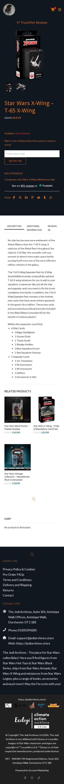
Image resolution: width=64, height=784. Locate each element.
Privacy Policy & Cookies (19, 569)
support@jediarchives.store (35, 638)
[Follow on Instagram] (32, 777)
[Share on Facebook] (14, 197)
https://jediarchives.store (33, 643)
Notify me (15, 161)
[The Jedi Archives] (9, 9)
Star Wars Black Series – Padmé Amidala (16, 427)
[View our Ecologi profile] (32, 720)
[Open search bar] (33, 499)
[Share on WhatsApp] (51, 197)
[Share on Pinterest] (32, 197)
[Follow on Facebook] (25, 777)
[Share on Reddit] (38, 197)
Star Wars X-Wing (27, 179)
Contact (8, 595)
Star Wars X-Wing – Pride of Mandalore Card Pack (46, 427)
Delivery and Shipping (17, 585)
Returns (8, 590)
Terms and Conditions (17, 580)
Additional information (34, 228)
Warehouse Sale (46, 179)
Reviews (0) (52, 228)
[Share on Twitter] (20, 197)
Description (14, 226)
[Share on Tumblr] (44, 197)
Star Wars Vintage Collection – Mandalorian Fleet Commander (17, 476)
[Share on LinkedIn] (26, 197)
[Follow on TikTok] (38, 777)
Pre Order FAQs (13, 574)
